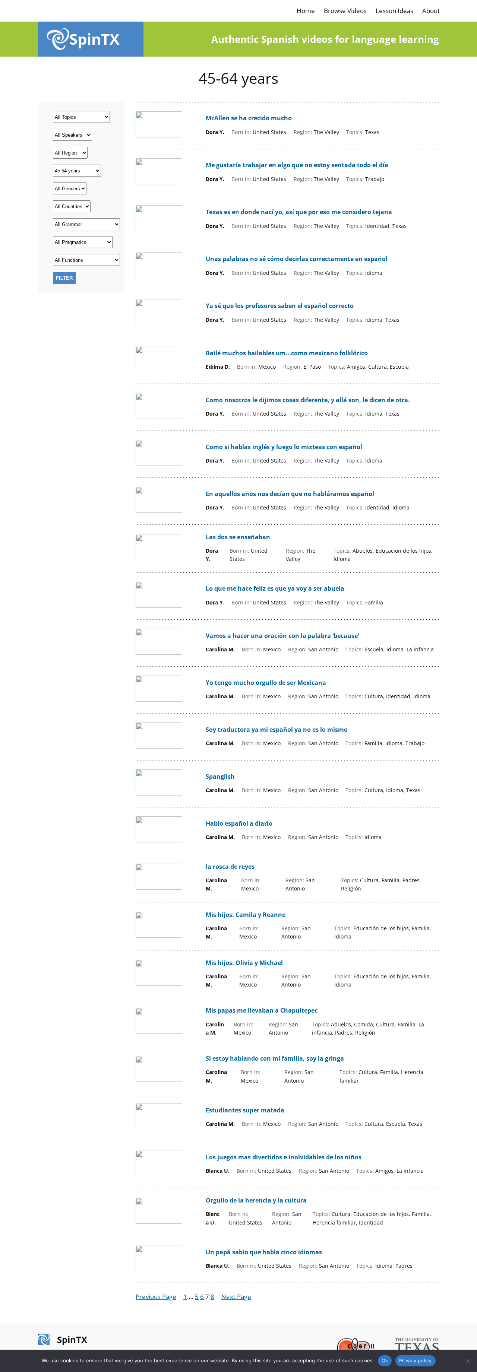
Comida (363, 1024)
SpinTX (94, 39)
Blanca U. (218, 1170)
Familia (374, 602)
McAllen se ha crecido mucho (249, 118)
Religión (351, 888)
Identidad (377, 225)
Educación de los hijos (403, 550)
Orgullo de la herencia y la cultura (256, 1200)
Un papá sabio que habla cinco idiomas (264, 1252)
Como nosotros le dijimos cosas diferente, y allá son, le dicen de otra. (308, 400)
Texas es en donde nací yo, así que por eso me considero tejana (299, 212)
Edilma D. (218, 366)
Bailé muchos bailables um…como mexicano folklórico (287, 353)
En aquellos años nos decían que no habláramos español (290, 494)
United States (269, 132)
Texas (372, 132)
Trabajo (374, 178)
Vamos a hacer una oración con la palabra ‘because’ (282, 635)
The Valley (326, 132)
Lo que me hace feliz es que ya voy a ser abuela (275, 588)
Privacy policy (415, 1360)
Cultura (377, 366)
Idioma (373, 272)
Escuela (399, 366)
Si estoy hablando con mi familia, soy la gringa (275, 1058)
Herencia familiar (334, 1222)
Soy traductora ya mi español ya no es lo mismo (277, 729)
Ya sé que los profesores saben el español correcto (280, 305)
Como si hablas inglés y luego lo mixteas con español (284, 447)
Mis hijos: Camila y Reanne (245, 914)
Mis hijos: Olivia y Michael (244, 962)
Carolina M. (220, 649)
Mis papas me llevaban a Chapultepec (262, 1010)
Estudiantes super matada (245, 1110)
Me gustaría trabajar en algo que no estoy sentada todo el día (297, 165)
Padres (411, 880)
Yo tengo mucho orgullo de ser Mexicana (266, 682)
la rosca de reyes (230, 866)
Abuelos (363, 550)
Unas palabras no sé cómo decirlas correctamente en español (297, 259)
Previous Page (156, 1296)
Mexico (267, 366)
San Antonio (323, 649)
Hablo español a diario (239, 823)
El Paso (312, 366)
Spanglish (220, 776)
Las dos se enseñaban (238, 537)
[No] (467, 1361)
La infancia (420, 649)
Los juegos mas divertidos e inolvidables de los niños (283, 1157)
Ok (385, 1360)
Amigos (356, 366)
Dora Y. (215, 132)
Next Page (236, 1296)
